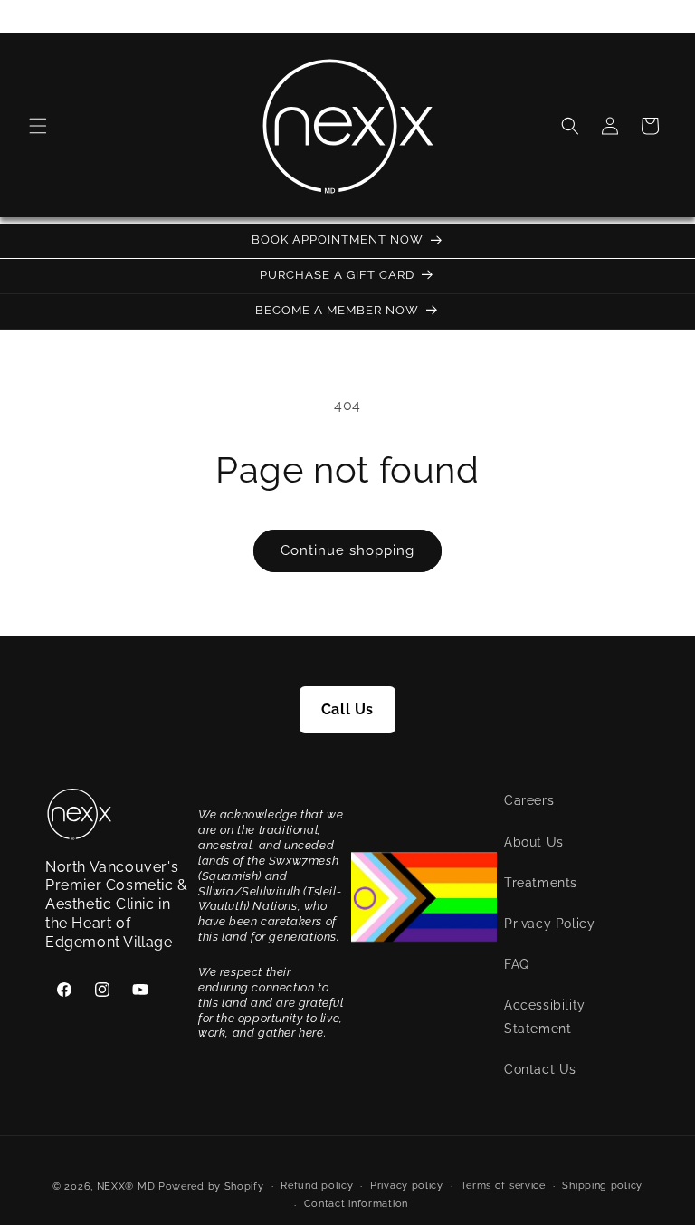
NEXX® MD (126, 1186)
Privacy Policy (549, 923)
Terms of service (503, 1186)
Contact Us (540, 1069)
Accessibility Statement (545, 1016)
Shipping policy (602, 1186)
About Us (534, 842)
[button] (38, 126)
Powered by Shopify (211, 1186)
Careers (529, 800)
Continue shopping (347, 550)
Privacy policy (406, 1186)
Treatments (540, 883)
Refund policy (317, 1186)
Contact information (356, 1204)
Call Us (347, 709)
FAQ (516, 964)
